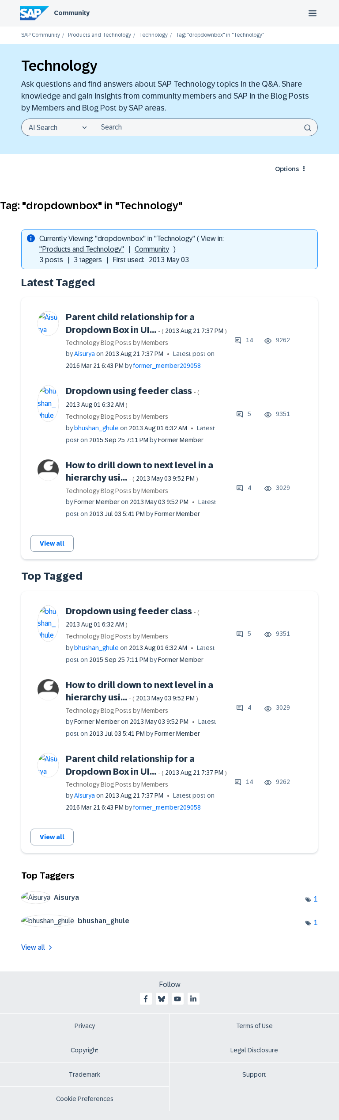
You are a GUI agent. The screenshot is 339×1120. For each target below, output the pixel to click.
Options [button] (287, 168)
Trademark (84, 1074)
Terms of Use (254, 1025)
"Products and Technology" (81, 249)
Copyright (84, 1050)
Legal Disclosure (254, 1050)
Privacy (85, 1025)
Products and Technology (99, 35)
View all (52, 543)
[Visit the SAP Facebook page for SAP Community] (145, 998)
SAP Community (40, 35)
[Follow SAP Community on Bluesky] (161, 998)
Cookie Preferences (84, 1098)
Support (254, 1074)
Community (72, 12)
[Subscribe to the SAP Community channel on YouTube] (177, 998)
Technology (153, 35)
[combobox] (205, 127)
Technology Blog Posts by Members (117, 342)
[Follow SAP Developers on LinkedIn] (193, 998)
